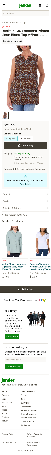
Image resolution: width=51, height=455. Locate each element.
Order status (26, 407)
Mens (4, 399)
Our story (25, 395)
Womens (5, 395)
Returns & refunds (28, 418)
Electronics (6, 417)
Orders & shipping (28, 414)
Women (5, 22)
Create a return (27, 421)
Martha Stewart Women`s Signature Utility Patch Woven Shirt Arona (14, 267)
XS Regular (26, 138)
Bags (4, 406)
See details (40, 169)
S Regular (10, 138)
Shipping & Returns (12, 208)
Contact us (25, 425)
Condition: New (10, 41)
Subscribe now (13, 366)
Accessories (7, 402)
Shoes (4, 410)
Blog (23, 399)
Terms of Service (9, 442)
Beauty (5, 421)
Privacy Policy (8, 434)
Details (6, 201)
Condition (7, 194)
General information (29, 410)
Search (10, 13)
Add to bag (27, 145)
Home (4, 413)
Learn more (12, 336)
